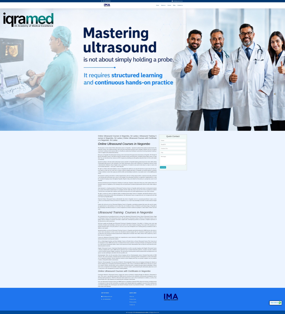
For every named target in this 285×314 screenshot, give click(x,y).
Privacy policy (133, 302)
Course (169, 5)
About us (163, 5)
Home (157, 5)
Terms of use (133, 299)
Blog (174, 5)
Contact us (180, 5)
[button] (21, 69)
